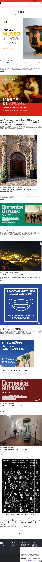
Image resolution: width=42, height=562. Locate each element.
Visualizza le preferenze (36, 558)
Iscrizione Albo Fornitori (24, 545)
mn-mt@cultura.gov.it (35, 545)
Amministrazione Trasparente (25, 544)
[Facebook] (18, 556)
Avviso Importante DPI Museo (11, 329)
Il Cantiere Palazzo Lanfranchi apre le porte (17, 370)
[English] (39, 560)
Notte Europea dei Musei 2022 (12, 275)
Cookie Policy (27, 560)
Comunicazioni (8, 272)
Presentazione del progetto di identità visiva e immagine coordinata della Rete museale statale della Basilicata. (20, 522)
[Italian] (40, 560)
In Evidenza (11, 60)
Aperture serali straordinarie (11, 187)
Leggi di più (2, 71)
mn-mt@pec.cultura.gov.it (36, 546)
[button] (40, 547)
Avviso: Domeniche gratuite (11, 406)
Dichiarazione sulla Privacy (32, 560)
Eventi (8, 60)
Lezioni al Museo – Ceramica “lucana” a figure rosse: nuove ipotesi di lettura (20, 64)
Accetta (23, 558)
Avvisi (7, 326)
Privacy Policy (15, 559)
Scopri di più (34, 0)
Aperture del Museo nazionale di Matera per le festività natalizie (18, 191)
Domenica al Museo (7, 230)
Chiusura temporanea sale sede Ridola (14, 450)
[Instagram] (19, 556)
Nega (29, 558)
